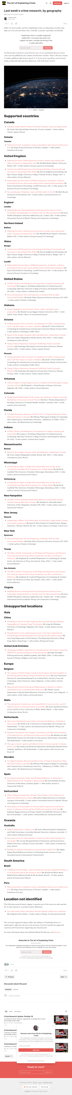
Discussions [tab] (17, 1011)
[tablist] (11, 989)
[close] (52, 1025)
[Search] (46, 3)
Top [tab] (6, 1011)
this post (57, 932)
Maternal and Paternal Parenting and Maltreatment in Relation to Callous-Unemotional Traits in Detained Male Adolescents (35, 688)
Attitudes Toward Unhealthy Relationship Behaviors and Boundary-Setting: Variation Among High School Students (35, 501)
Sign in (66, 3)
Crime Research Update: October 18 (18, 1016)
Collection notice (47, 1082)
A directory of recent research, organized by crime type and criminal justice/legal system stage (24, 1019)
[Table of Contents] (2, 547)
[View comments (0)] (12, 23)
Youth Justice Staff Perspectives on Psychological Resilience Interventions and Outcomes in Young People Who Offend (36, 170)
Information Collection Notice (35, 1056)
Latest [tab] (10, 1011)
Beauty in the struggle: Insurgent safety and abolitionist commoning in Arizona (36, 335)
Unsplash (41, 110)
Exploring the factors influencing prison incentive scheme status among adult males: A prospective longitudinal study (35, 161)
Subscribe (57, 3)
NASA (35, 110)
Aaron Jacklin (12, 17)
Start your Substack (31, 1087)
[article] (36, 1021)
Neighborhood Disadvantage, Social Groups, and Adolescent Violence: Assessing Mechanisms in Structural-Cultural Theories (37, 398)
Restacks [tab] (15, 989)
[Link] (1, 65)
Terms (40, 1082)
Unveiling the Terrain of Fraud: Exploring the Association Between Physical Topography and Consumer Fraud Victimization (35, 623)
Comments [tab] (8, 989)
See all (7, 1056)
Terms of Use (44, 1054)
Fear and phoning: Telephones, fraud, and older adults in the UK (31, 192)
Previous (11, 977)
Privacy (35, 1082)
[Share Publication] (50, 3)
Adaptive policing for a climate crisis (21, 829)
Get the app (44, 1087)
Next (62, 977)
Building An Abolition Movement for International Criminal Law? (31, 849)
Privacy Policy (49, 1056)
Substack (27, 1091)
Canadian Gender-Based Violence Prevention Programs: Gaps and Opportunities (37, 126)
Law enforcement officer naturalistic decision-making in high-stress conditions (36, 911)
